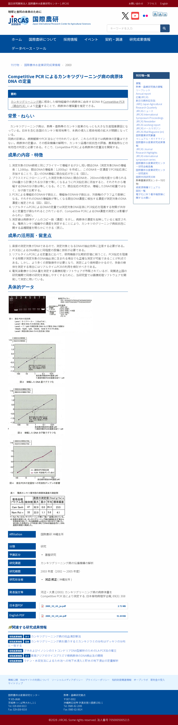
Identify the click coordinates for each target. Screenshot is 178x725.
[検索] (165, 28)
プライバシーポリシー (97, 679)
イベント (91, 39)
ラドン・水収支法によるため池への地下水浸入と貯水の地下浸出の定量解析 (71, 660)
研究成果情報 (140, 39)
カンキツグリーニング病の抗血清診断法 (56, 636)
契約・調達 (114, 39)
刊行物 (15, 65)
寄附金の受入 (157, 679)
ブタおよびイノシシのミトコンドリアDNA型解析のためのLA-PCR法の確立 (70, 650)
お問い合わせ (136, 3)
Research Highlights (146, 152)
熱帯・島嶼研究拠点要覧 (149, 86)
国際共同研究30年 (145, 177)
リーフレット (143, 90)
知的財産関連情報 (121, 679)
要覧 (138, 83)
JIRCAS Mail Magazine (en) (150, 131)
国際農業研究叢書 (145, 135)
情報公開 (13, 679)
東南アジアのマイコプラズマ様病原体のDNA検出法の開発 (67, 655)
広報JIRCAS (142, 97)
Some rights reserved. (82, 720)
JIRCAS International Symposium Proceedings (149, 116)
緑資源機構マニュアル (148, 187)
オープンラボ (141, 679)
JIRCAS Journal (144, 149)
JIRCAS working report (148, 125)
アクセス (152, 3)
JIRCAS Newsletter (146, 121)
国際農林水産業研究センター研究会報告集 (150, 164)
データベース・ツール (29, 48)
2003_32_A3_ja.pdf (55, 606)
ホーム (17, 39)
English (164, 3)
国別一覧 (141, 190)
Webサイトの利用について (34, 679)
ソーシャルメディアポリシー (67, 679)
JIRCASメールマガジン (148, 128)
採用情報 (70, 39)
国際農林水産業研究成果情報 (42, 65)
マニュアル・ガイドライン (150, 138)
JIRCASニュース (144, 111)
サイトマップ (15, 683)
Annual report (143, 93)
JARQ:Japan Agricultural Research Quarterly (149, 105)
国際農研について (42, 39)
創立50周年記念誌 (145, 100)
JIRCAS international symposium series (147, 157)
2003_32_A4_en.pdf (55, 615)
